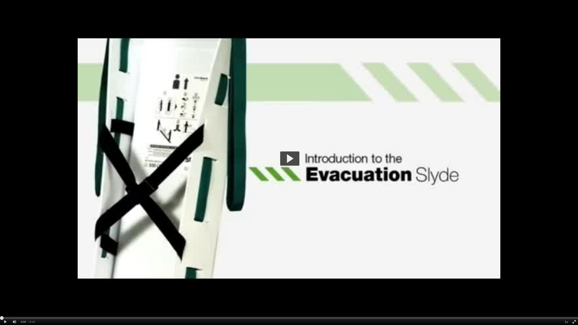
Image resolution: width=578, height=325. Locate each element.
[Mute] (14, 322)
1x (566, 322)
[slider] (289, 318)
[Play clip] (5, 322)
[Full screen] (574, 322)
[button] (289, 158)
